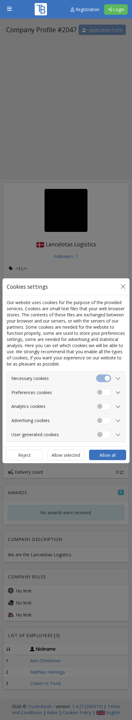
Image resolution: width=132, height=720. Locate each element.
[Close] (123, 286)
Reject (24, 455)
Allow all (107, 455)
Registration (86, 9)
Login (118, 9)
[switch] (103, 392)
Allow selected (66, 455)
